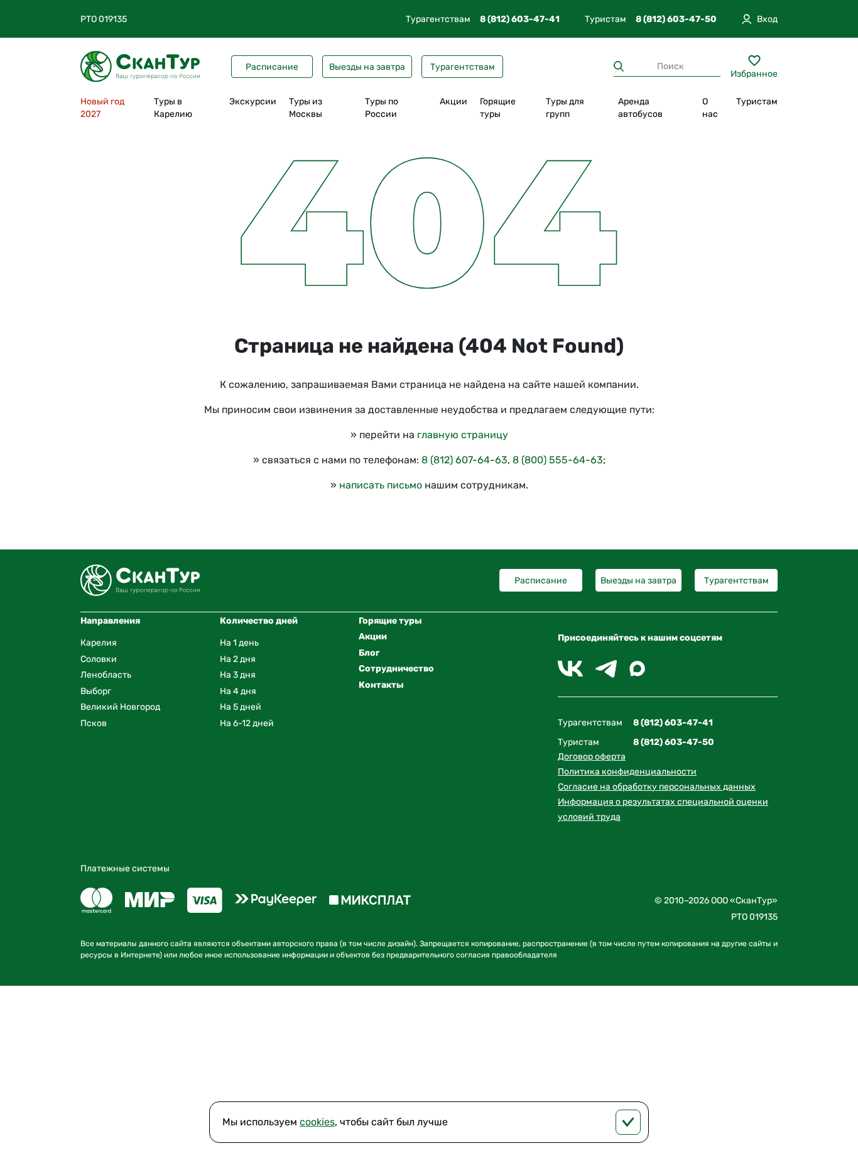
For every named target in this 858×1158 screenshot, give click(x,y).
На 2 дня (238, 659)
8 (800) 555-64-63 (558, 460)
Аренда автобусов (640, 107)
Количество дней (259, 620)
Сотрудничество (396, 668)
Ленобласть (105, 675)
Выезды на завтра (367, 67)
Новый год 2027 (102, 107)
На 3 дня (238, 675)
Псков (93, 723)
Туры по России (381, 107)
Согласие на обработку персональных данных (657, 786)
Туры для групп (565, 107)
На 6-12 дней (247, 723)
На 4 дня (238, 691)
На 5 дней (240, 707)
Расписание (272, 67)
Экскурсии (252, 101)
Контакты (381, 685)
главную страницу (462, 435)
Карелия (98, 642)
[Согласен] (628, 1122)
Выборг (95, 691)
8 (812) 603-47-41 (520, 19)
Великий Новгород (120, 707)
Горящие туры (498, 107)
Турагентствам (462, 67)
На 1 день (239, 642)
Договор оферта (592, 756)
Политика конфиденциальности (627, 771)
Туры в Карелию (173, 107)
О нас (710, 107)
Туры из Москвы (305, 107)
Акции (453, 101)
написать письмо (380, 485)
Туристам (757, 101)
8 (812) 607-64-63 (464, 460)
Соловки (98, 659)
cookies (317, 1122)
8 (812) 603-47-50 (676, 19)
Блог (369, 653)
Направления (110, 620)
